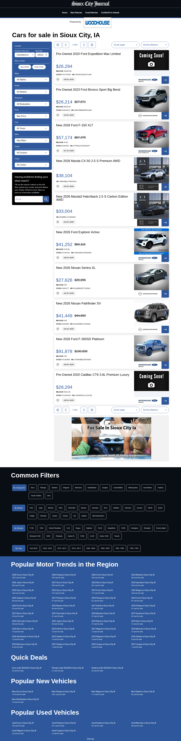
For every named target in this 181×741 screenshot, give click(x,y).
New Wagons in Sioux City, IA (103, 692)
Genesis (128, 508)
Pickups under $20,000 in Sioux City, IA (68, 669)
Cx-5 (68, 528)
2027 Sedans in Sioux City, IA (64, 645)
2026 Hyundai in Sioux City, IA (143, 583)
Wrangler (147, 528)
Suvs (32, 488)
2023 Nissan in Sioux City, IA (63, 607)
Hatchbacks (92, 488)
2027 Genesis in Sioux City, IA (143, 614)
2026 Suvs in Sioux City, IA (23, 576)
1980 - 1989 (119, 548)
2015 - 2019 (62, 548)
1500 (41, 528)
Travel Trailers (36, 496)
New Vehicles (76, 13)
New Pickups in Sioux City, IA (63, 692)
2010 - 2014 (76, 548)
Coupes (105, 488)
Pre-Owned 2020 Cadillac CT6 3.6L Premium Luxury (92, 374)
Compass (134, 528)
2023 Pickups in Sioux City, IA (104, 599)
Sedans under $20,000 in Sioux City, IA (107, 669)
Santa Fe (71, 536)
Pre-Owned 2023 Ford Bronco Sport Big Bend (88, 89)
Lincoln (139, 508)
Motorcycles (133, 488)
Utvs (48, 496)
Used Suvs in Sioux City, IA (23, 724)
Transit (116, 536)
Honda (65, 516)
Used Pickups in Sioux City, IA (64, 724)
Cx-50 (100, 528)
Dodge (32, 516)
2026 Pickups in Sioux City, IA (64, 576)
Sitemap (90, 739)
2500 (48, 536)
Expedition (111, 528)
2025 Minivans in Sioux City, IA (143, 630)
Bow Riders (148, 488)
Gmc (105, 508)
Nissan (83, 508)
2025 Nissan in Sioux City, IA (103, 622)
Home (64, 13)
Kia (75, 516)
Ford (31, 508)
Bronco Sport (161, 528)
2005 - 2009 (105, 548)
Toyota (54, 516)
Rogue (78, 528)
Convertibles (118, 488)
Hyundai (95, 508)
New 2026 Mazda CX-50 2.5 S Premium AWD (88, 160)
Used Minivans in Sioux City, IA (143, 724)
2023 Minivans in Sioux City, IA (24, 645)
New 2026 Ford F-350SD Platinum (80, 339)
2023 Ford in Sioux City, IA (22, 607)
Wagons (66, 488)
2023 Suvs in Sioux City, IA (62, 591)
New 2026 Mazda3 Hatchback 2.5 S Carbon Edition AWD (92, 198)
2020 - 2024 (47, 548)
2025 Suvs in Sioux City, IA (23, 591)
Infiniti (150, 508)
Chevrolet (71, 508)
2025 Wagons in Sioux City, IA (104, 637)
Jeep (40, 508)
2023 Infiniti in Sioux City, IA (63, 630)
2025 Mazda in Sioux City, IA (103, 614)
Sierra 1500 (104, 536)
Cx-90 (92, 536)
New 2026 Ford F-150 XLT (74, 125)
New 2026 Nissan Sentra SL (76, 267)
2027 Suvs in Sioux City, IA (62, 583)
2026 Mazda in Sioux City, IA (143, 576)
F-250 (123, 528)
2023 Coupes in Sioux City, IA (103, 645)
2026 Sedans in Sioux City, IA (24, 599)
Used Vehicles (91, 13)
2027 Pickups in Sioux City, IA (64, 599)
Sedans (54, 488)
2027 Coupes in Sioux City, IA (143, 645)
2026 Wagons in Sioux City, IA (143, 591)
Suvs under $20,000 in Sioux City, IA (26, 669)
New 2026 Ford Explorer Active (78, 232)
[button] (137, 99)
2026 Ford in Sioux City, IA (102, 576)
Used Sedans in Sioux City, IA (103, 724)
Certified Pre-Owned (110, 13)
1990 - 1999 (134, 548)
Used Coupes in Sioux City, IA (64, 732)
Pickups (43, 488)
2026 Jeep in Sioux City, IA (23, 583)
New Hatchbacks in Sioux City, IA (25, 700)
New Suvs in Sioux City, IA (22, 692)
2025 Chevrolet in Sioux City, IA (25, 622)
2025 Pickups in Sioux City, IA (143, 607)
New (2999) (25, 67)
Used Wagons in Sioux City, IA (24, 732)
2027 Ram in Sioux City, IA (23, 614)
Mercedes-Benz (98, 516)
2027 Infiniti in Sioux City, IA (103, 607)
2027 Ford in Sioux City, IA (102, 591)
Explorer (89, 528)
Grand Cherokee (55, 528)
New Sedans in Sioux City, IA (143, 692)
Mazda (50, 508)
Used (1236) (38, 67)
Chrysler (43, 516)
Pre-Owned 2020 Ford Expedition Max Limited (88, 53)
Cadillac (116, 508)
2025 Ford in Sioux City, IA (142, 599)
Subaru (84, 516)
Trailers (160, 488)
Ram (60, 508)
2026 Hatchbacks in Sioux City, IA (25, 637)
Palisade (59, 536)
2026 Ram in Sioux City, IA (102, 583)
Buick (160, 508)
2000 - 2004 (90, 548)
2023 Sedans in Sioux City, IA (64, 637)
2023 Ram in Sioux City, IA (142, 622)
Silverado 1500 (35, 536)
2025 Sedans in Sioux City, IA (143, 637)
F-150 (32, 528)
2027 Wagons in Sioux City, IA (104, 630)
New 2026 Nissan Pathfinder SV (78, 303)
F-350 (82, 536)
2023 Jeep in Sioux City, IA (63, 622)
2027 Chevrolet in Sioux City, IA (64, 614)
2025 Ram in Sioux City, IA (23, 630)
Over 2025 (33, 548)
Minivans (78, 488)
